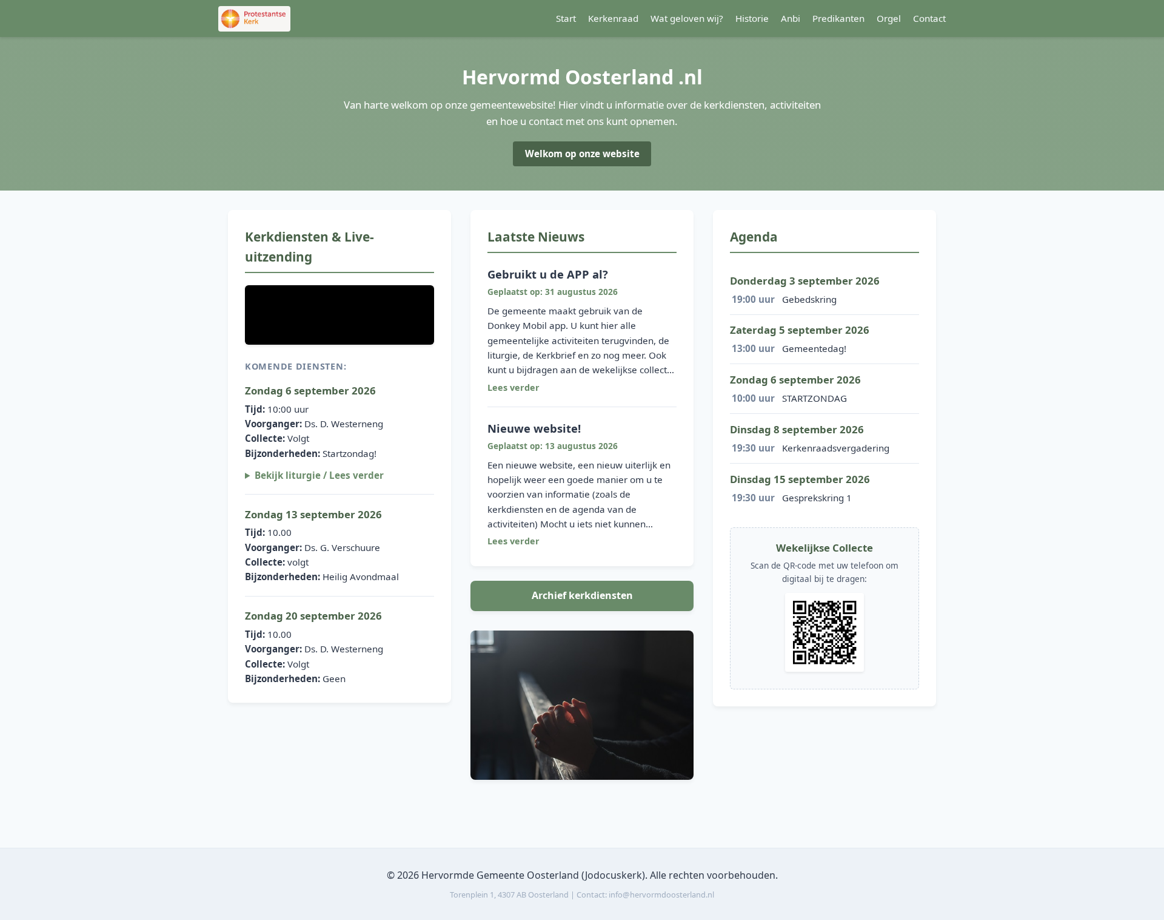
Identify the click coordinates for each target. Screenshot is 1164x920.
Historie (752, 18)
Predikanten (838, 18)
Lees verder (513, 387)
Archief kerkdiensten (582, 595)
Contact (929, 18)
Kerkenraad (613, 18)
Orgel (889, 18)
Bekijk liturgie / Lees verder (319, 475)
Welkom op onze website (582, 153)
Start (566, 18)
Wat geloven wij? (687, 18)
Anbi (790, 18)
